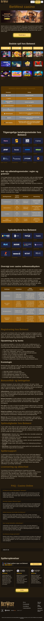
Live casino (15, 48)
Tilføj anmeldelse (35, 564)
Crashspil (26, 48)
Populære (5, 48)
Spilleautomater (37, 48)
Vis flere (22, 590)
